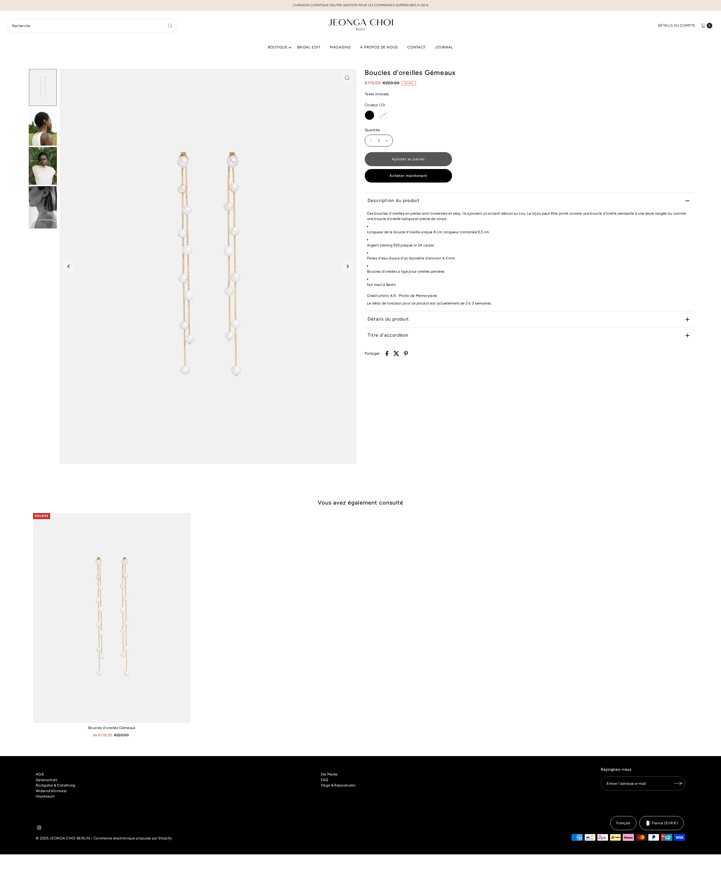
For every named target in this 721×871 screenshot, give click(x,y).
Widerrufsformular (51, 791)
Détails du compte (677, 25)
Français (623, 823)
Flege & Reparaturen (338, 785)
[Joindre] (678, 783)
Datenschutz (46, 780)
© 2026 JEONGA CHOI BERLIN (63, 838)
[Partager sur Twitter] (396, 353)
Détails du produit (388, 319)
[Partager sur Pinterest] (406, 353)
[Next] (347, 266)
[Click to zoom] (347, 78)
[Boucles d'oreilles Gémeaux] (111, 618)
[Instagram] (39, 828)
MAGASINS (340, 47)
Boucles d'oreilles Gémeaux (111, 728)
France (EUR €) (665, 823)
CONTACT (416, 47)
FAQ (324, 780)
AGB (40, 774)
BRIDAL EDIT (309, 47)
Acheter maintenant (408, 176)
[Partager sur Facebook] (387, 353)
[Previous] (69, 266)
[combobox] (92, 26)
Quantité (372, 130)
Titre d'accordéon (388, 335)
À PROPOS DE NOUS (379, 47)
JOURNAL (444, 47)
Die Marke (329, 774)
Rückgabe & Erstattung (55, 785)
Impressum (45, 796)
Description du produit (394, 200)
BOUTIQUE (278, 47)
